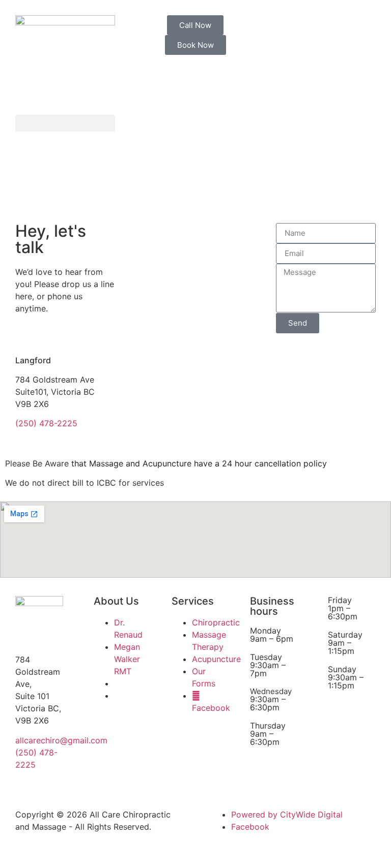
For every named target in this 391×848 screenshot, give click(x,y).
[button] (65, 123)
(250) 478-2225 (46, 423)
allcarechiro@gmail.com (61, 740)
